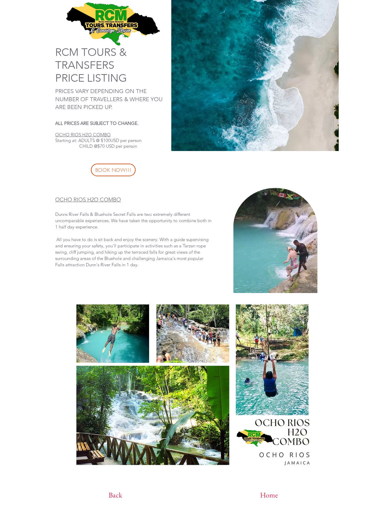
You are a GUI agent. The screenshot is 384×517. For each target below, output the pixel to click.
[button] (309, 286)
